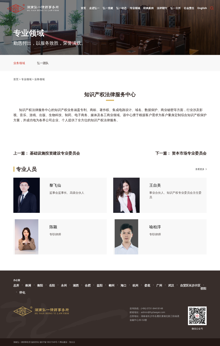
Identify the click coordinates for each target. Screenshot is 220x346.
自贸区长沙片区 (190, 285)
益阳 (100, 285)
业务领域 (19, 63)
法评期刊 (162, 8)
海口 (123, 285)
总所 (16, 285)
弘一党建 (108, 8)
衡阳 (40, 285)
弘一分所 (175, 8)
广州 (159, 285)
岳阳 (52, 285)
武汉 (171, 285)
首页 (83, 8)
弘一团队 (43, 63)
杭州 (135, 285)
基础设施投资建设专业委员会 (55, 153)
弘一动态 (121, 8)
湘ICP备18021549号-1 (49, 342)
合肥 (88, 285)
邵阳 (203, 288)
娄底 (147, 285)
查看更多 (199, 169)
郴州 (112, 285)
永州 (64, 285)
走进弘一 (94, 8)
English (202, 8)
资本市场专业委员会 (189, 153)
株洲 (28, 285)
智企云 (72, 342)
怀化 (22, 292)
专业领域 (135, 8)
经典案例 (148, 8)
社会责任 (189, 8)
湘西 (76, 285)
